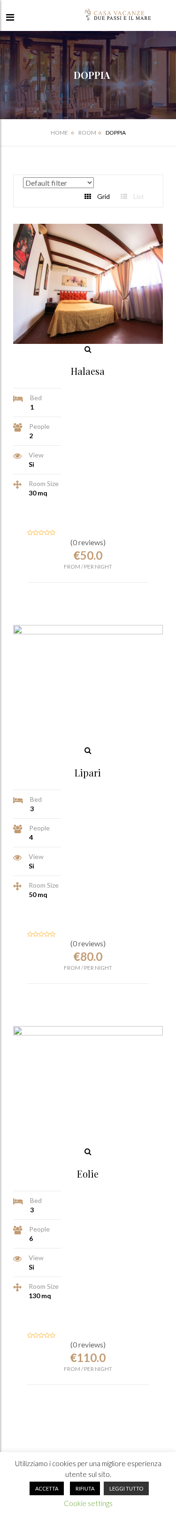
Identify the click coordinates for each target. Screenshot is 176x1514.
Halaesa (88, 371)
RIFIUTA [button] (85, 1488)
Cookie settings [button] (88, 1503)
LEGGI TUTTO (126, 1488)
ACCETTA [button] (46, 1488)
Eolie (88, 1173)
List (138, 196)
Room (87, 132)
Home (59, 132)
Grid (103, 196)
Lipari (88, 772)
